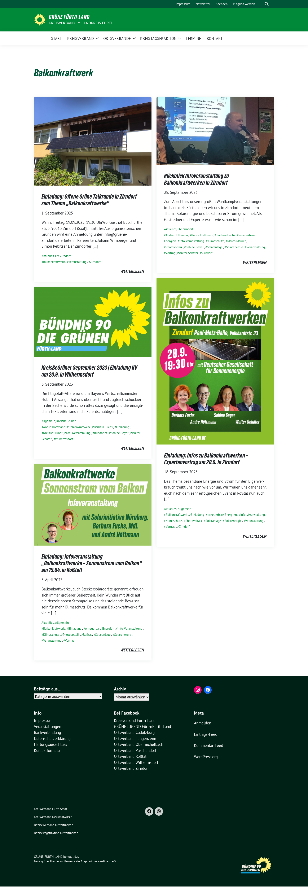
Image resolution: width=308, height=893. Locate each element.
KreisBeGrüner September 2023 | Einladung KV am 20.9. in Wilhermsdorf (89, 371)
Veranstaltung (77, 262)
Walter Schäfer (188, 253)
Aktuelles (47, 256)
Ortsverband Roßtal (130, 756)
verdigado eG (107, 861)
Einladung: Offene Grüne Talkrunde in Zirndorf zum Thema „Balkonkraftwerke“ (89, 200)
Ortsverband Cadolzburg (134, 732)
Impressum (43, 720)
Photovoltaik (174, 247)
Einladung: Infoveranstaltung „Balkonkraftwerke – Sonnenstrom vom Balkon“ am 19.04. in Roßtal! (91, 563)
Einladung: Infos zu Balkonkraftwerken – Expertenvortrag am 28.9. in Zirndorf (206, 458)
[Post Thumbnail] (92, 140)
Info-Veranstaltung (192, 241)
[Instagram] (159, 811)
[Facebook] (149, 811)
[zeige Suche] (267, 4)
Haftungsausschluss (50, 744)
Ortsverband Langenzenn (135, 738)
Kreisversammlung (78, 433)
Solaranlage (215, 247)
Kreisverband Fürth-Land (134, 720)
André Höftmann (177, 235)
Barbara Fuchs (225, 235)
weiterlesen (132, 271)
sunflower (66, 861)
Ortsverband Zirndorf (131, 768)
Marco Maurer (236, 241)
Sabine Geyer (194, 247)
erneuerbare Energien (222, 515)
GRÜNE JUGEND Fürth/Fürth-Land (142, 726)
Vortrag (170, 253)
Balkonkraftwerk (54, 262)
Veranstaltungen (47, 726)
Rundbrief (100, 433)
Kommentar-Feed (208, 745)
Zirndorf (95, 262)
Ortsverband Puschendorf (135, 750)
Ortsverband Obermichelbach (138, 744)
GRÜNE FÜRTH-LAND (69, 17)
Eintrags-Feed (205, 734)
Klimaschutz (216, 241)
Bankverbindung (47, 732)
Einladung (197, 515)
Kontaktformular (47, 750)
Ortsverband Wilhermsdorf (136, 762)
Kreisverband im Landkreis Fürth (81, 23)
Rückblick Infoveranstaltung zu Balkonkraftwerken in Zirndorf (196, 179)
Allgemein (184, 509)
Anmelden (202, 722)
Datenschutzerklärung (52, 738)
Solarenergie (234, 247)
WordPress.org (206, 756)
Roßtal (87, 635)
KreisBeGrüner (66, 421)
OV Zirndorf (63, 256)
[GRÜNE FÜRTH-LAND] (39, 19)
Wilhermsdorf (64, 439)
